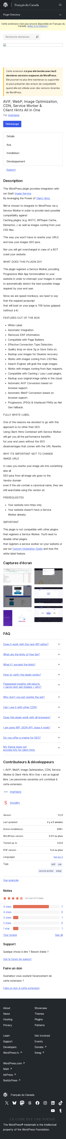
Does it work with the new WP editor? (26, 644)
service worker (46, 871)
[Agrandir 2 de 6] (27, 589)
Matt (7, 1069)
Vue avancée (11, 880)
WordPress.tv (12, 1052)
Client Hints (43, 198)
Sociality (15, 802)
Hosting (7, 1019)
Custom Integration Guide (27, 548)
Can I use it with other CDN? (20, 707)
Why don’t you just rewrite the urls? (24, 697)
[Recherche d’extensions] (37, 37)
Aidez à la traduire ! (37, 26)
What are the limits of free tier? (21, 654)
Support (11, 169)
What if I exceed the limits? (19, 664)
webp (59, 871)
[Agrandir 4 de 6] (58, 572)
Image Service (23, 193)
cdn (60, 864)
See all (59, 935)
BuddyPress (12, 1080)
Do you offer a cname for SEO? (22, 737)
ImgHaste (13, 115)
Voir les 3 (58, 857)
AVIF (53, 864)
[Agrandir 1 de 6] (27, 572)
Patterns (40, 1025)
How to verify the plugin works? (22, 674)
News (6, 1013)
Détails (11, 136)
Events (39, 1041)
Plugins (39, 1019)
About (6, 1008)
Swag (39, 1052)
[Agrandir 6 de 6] (58, 610)
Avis (9, 144)
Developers (9, 1047)
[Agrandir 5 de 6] (58, 591)
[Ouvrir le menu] (61, 5)
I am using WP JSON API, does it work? (26, 727)
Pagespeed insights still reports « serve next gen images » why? (22, 685)
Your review (10, 935)
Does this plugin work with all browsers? (26, 717)
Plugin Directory (11, 14)
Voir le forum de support (17, 959)
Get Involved (42, 1035)
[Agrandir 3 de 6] (27, 614)
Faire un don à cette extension (21, 988)
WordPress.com (14, 1063)
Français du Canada (22, 1094)
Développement (16, 161)
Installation (13, 153)
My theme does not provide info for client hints (19, 748)
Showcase (41, 1008)
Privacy (7, 1025)
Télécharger (12, 124)
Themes (39, 1013)
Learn (6, 1035)
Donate (41, 1047)
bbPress (9, 1074)
